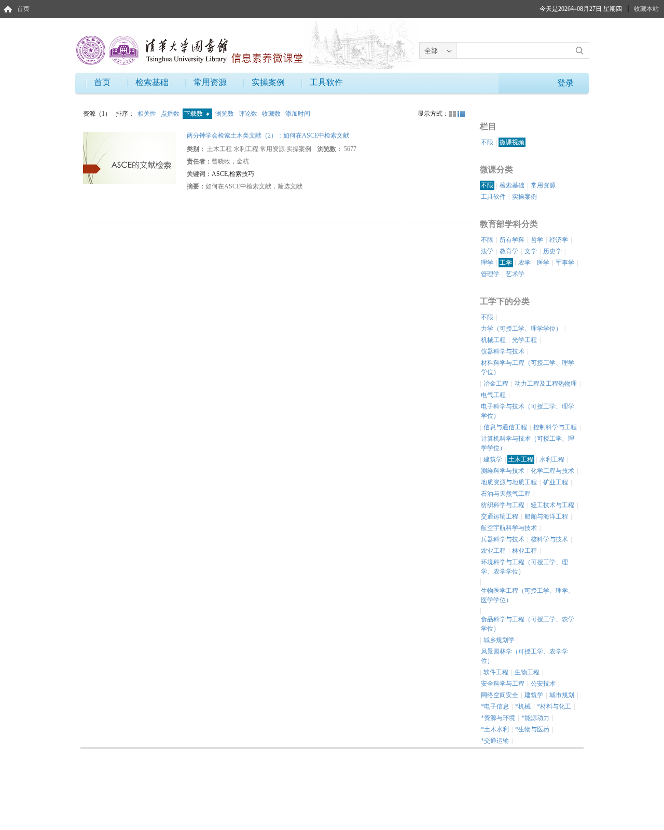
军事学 (565, 262)
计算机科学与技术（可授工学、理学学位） (527, 443)
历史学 (552, 251)
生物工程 (527, 672)
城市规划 (561, 695)
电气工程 (493, 395)
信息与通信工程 (505, 427)
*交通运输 (495, 740)
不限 (487, 142)
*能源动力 (535, 718)
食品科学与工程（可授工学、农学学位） (527, 624)
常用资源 (210, 82)
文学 (530, 251)
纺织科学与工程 (502, 505)
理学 (487, 262)
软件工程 (495, 672)
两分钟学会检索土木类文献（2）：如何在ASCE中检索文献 (268, 135)
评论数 (249, 113)
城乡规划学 (499, 640)
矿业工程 (555, 482)
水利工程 (552, 459)
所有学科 (512, 239)
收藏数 (272, 113)
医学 (543, 262)
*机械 (523, 706)
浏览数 (225, 113)
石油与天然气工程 (506, 493)
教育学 (509, 251)
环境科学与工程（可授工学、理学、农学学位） (524, 567)
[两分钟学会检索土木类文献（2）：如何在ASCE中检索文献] (129, 157)
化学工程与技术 (552, 470)
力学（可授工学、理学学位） (521, 328)
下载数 (194, 113)
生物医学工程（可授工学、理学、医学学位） (527, 595)
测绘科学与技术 (502, 470)
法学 (487, 251)
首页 (23, 8)
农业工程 (493, 550)
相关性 (147, 113)
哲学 (537, 239)
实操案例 (268, 82)
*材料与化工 (554, 706)
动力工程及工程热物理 (546, 383)
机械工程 (493, 340)
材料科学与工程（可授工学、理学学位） (527, 367)
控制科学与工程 (555, 427)
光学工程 (524, 340)
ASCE (220, 174)
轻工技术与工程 (552, 505)
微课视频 (512, 142)
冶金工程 (495, 383)
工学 (506, 262)
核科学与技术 (549, 539)
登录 (565, 82)
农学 (524, 262)
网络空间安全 (499, 695)
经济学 (558, 239)
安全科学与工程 (502, 683)
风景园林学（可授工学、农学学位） (524, 656)
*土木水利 (495, 729)
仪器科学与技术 (502, 351)
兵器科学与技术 (502, 539)
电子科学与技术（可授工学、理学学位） (527, 411)
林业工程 (524, 550)
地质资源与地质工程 (509, 482)
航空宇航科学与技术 (509, 528)
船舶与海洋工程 (546, 516)
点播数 (171, 113)
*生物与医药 (532, 729)
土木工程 (520, 459)
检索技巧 (241, 174)
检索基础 (152, 82)
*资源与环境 (498, 718)
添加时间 (297, 113)
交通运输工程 (499, 516)
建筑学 (492, 459)
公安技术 (543, 683)
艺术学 (515, 274)
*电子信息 (495, 706)
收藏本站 (646, 8)
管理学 (490, 274)
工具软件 (326, 82)
